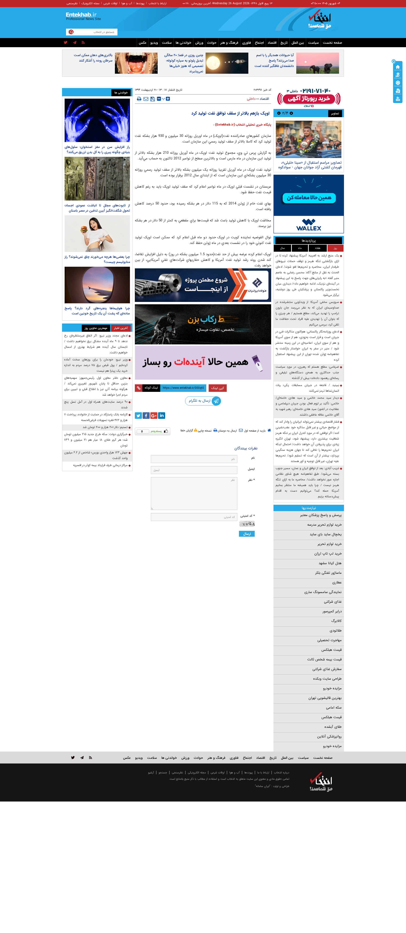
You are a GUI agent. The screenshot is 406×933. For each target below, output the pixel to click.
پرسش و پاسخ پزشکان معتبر (321, 515)
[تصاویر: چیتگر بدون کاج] (308, 139)
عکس (142, 42)
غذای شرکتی (333, 602)
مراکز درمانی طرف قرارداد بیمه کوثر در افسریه (100, 465)
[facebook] (146, 415)
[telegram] (74, 42)
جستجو (163, 772)
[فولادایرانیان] (203, 285)
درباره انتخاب (281, 772)
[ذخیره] (152, 99)
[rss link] (90, 757)
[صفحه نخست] (397, 66)
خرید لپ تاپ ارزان (328, 553)
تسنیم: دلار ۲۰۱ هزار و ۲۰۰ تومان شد (105, 427)
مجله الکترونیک (90, 3)
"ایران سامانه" (262, 786)
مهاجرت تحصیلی (329, 640)
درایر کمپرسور (332, 611)
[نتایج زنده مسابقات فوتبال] (397, 98)
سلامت (167, 42)
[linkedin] (161, 415)
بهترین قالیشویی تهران (325, 698)
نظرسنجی (72, 3)
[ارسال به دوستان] (146, 99)
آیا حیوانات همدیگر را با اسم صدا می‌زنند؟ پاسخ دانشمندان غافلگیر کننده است (274, 61)
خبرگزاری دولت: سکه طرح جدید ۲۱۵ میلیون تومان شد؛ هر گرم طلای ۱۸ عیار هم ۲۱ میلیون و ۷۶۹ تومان (96, 440)
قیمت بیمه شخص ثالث (324, 659)
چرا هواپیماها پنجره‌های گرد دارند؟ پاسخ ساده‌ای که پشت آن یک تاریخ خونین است (97, 311)
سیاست (313, 42)
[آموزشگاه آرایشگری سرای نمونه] (203, 363)
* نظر (251, 480)
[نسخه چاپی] (139, 99)
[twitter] (65, 42)
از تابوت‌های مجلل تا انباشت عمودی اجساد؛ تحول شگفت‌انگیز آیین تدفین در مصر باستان (97, 208)
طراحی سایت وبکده (327, 679)
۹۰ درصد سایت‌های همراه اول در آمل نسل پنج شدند (96, 404)
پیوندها (140, 3)
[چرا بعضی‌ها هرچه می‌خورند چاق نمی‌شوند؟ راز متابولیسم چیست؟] (97, 233)
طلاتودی (336, 630)
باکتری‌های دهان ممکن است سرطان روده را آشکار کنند (93, 58)
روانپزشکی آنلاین (329, 736)
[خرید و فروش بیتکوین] (308, 204)
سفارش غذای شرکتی (327, 669)
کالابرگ (336, 621)
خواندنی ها (183, 42)
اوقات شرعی (110, 3)
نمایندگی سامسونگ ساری (323, 592)
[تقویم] (397, 90)
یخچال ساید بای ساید (326, 534)
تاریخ (284, 42)
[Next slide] (279, 113)
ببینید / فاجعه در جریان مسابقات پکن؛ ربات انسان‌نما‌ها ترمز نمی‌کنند (307, 388)
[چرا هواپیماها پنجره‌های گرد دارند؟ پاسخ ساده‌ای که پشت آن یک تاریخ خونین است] (97, 285)
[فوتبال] (397, 82)
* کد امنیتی (247, 515)
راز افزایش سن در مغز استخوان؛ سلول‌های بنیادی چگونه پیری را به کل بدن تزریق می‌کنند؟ (97, 149)
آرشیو (151, 772)
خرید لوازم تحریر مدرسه (324, 525)
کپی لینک (217, 388)
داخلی (251, 99)
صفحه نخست (332, 42)
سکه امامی (334, 707)
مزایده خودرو (332, 688)
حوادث (211, 42)
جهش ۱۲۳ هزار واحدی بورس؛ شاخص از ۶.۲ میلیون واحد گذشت (96, 455)
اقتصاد (272, 42)
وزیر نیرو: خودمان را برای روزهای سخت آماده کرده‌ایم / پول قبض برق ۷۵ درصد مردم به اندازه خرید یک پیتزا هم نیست (96, 365)
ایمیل (251, 468)
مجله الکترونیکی (197, 772)
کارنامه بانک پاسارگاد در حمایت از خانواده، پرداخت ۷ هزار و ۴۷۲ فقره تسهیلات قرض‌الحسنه (96, 417)
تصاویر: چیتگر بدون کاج (323, 163)
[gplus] (153, 415)
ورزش (199, 42)
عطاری (337, 582)
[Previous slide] (291, 113)
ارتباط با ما (263, 772)
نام (253, 457)
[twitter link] (73, 757)
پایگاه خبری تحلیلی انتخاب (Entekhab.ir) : (242, 124)
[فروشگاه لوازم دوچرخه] (203, 324)
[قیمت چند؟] (397, 74)
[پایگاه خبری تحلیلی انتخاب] (323, 21)
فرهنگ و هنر (229, 42)
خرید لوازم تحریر (330, 544)
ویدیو (154, 42)
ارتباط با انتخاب (157, 3)
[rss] (83, 42)
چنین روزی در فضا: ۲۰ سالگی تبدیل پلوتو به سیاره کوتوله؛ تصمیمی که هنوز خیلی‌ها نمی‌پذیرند (183, 63)
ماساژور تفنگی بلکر (328, 573)
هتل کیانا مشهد (330, 563)
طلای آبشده (333, 727)
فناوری (246, 42)
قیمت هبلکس (331, 650)
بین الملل (298, 42)
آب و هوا (126, 3)
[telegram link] (82, 757)
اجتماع (259, 42)
